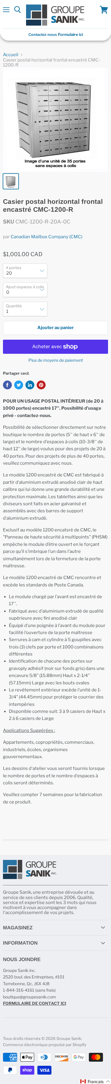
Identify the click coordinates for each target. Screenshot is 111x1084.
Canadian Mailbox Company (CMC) (46, 236)
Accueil (10, 54)
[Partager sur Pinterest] (41, 385)
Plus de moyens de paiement (55, 360)
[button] (95, 1081)
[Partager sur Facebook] (7, 385)
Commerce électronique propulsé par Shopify (44, 1044)
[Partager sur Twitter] (18, 385)
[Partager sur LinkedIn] (29, 385)
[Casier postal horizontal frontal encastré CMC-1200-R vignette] (10, 181)
